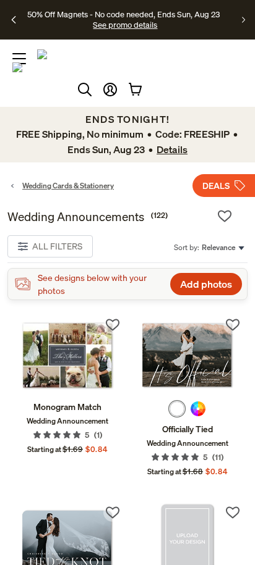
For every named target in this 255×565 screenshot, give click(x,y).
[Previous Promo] (14, 19)
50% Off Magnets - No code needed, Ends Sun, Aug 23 (123, 14)
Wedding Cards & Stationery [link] (68, 185)
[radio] (177, 408)
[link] (67, 355)
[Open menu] (19, 58)
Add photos (206, 284)
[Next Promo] (243, 19)
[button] (110, 89)
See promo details (125, 24)
